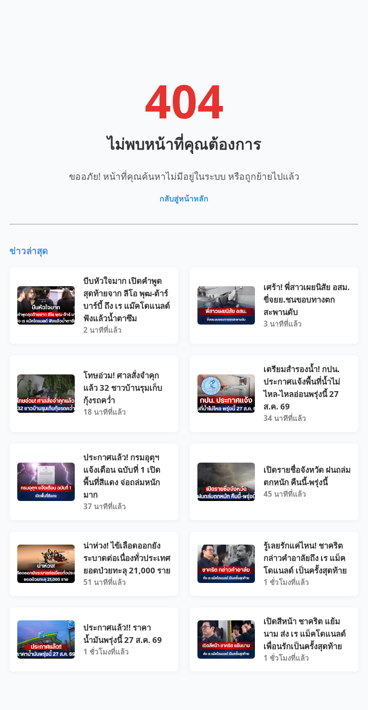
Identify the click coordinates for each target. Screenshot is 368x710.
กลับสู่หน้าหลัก (184, 198)
